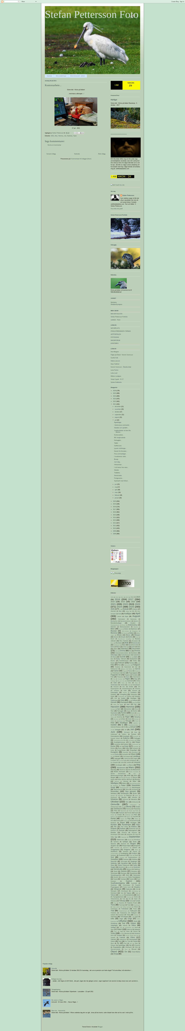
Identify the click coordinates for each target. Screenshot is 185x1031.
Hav (135, 704)
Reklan (136, 818)
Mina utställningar (61, 76)
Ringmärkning (134, 820)
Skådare (134, 847)
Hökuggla (128, 721)
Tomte (131, 901)
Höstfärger (124, 723)
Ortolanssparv (115, 806)
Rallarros (113, 816)
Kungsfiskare (121, 750)
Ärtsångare (128, 947)
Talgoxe (128, 893)
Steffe (135, 865)
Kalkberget (114, 734)
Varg (121, 927)
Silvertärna (137, 839)
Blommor (114, 633)
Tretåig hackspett (126, 907)
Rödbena (134, 826)
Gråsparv (116, 690)
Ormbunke (135, 802)
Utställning (114, 923)
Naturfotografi (136, 787)
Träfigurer (134, 913)
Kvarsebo (125, 752)
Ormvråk (115, 804)
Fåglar (127, 679)
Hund (132, 713)
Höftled (112, 721)
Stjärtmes (137, 869)
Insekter (114, 725)
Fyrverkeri (120, 679)
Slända (135, 851)
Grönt (112, 696)
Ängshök (137, 945)
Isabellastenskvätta (133, 725)
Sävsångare (124, 891)
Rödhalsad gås (133, 828)
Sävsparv (114, 891)
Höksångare (120, 721)
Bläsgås (123, 637)
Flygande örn (116, 675)
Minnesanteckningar (117, 775)
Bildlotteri (113, 627)
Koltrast (125, 744)
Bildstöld (136, 627)
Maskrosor (123, 769)
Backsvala (134, 619)
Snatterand (122, 855)
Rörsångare (114, 834)
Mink (135, 773)
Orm (127, 802)
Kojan (138, 742)
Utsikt (135, 921)
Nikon (127, 789)
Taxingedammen (118, 897)
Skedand (123, 843)
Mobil (128, 775)
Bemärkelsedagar (116, 623)
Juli (65, 136)
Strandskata (133, 873)
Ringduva (125, 820)
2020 (114, 501)
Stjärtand (129, 869)
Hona (136, 709)
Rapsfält (135, 816)
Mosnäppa (128, 777)
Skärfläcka (114, 851)
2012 (114, 523)
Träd (112, 911)
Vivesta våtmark (130, 935)
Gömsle (114, 702)
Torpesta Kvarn (132, 903)
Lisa (120, 760)
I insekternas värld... (120, 456)
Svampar (123, 879)
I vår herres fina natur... (121, 467)
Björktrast (134, 629)
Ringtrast (113, 822)
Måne (134, 781)
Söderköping (135, 891)
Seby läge (114, 837)
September (134, 836)
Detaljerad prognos (116, 304)
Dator (115, 649)
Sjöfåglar (125, 841)
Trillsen (136, 907)
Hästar (130, 719)
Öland (114, 951)
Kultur (112, 750)
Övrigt (115, 954)
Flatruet (130, 671)
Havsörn (115, 706)
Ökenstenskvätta (115, 949)
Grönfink (113, 694)
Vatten (119, 929)
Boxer (137, 637)
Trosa (135, 909)
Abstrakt (125, 609)
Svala (115, 879)
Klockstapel (131, 740)
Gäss (122, 700)
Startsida (49, 76)
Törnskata (114, 916)
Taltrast (113, 895)
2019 (114, 504)
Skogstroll (137, 845)
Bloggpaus (135, 631)
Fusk (114, 679)
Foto (112, 677)
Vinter (113, 933)
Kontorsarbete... (119, 435)
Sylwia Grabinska (116, 382)
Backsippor (121, 619)
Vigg (121, 931)
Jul (125, 729)
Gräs (125, 690)
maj (116, 487)
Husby (119, 715)
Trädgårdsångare (123, 910)
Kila (124, 740)
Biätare (126, 629)
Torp (115, 903)
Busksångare (116, 644)
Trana (113, 905)
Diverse (137, 651)
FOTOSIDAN (115, 337)
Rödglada (113, 828)
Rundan (114, 824)
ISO (124, 727)
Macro (131, 765)
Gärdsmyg (114, 700)
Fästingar (113, 680)
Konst (113, 746)
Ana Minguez (115, 351)
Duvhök (122, 657)
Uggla (136, 916)
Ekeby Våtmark (121, 659)
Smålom (134, 853)
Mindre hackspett (119, 771)
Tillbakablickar (115, 899)
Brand (112, 639)
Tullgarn (113, 914)
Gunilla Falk (114, 358)
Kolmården (117, 744)
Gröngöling (123, 694)
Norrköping (135, 789)
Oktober (115, 801)
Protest (112, 814)
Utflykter (122, 921)
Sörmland (114, 893)
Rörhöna (134, 832)
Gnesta (123, 684)
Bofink (130, 637)
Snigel (130, 855)
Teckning (129, 897)
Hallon (114, 704)
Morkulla (121, 777)
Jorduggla (118, 729)
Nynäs (135, 793)
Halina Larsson (115, 361)
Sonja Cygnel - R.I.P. (117, 379)
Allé (133, 611)
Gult (115, 698)
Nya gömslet (130, 791)
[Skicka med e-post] (75, 133)
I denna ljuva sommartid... (122, 425)
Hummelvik (114, 713)
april (116, 490)
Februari (121, 663)
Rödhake (122, 828)
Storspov (123, 873)
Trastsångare (137, 905)
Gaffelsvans (118, 445)
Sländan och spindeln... (121, 428)
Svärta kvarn (127, 887)
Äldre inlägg (101, 154)
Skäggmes (127, 849)
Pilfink (115, 810)
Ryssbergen (126, 824)
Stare (112, 865)
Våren (132, 937)
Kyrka (117, 754)
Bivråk (120, 629)
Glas (129, 682)
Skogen (133, 843)
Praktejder (122, 812)
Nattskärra (115, 785)
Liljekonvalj (127, 758)
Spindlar (134, 863)
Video (115, 931)
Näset (136, 795)
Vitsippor (119, 935)
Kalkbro (124, 734)
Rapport (129, 816)
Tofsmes (113, 901)
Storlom (124, 871)
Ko (130, 742)
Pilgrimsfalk (123, 810)
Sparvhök (114, 861)
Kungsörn (114, 752)
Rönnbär (113, 832)
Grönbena (134, 692)
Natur (123, 785)
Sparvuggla (124, 861)
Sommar (125, 859)
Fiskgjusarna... (118, 478)
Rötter (122, 834)
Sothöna (134, 859)
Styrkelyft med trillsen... (121, 481)
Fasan (113, 663)
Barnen (136, 621)
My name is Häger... (57, 1000)
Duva (114, 657)
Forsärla (134, 675)
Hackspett (124, 702)
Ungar (121, 918)
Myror (130, 779)
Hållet (132, 715)
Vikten (128, 931)
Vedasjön (137, 929)
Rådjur (138, 824)
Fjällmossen (114, 669)
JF (111, 729)
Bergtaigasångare (115, 625)
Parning (128, 808)
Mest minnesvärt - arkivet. (77, 76)
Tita (129, 899)
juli (116, 420)
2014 (114, 517)
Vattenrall (129, 929)
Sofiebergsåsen (132, 857)
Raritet (113, 818)
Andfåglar (127, 614)
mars (116, 492)
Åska (136, 943)
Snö (112, 857)
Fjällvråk (137, 669)
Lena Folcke (114, 370)
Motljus (113, 779)
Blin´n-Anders (125, 631)
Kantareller (135, 736)
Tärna (128, 915)
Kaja (135, 732)
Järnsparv (127, 732)
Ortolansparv (133, 804)
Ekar (112, 658)
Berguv (124, 625)
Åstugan (113, 945)
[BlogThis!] (77, 133)
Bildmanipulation (125, 627)
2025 (114, 393)
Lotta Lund (114, 373)
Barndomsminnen (125, 621)
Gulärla (123, 698)
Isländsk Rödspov (116, 727)
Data (138, 647)
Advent (135, 609)
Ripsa (122, 822)
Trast (129, 905)
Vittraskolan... (118, 464)
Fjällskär (130, 669)
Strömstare (136, 875)
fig (137, 663)
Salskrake (129, 834)
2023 (114, 398)
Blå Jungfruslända (119, 437)
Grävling (125, 692)
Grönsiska (134, 694)
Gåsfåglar (133, 698)
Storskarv (134, 871)
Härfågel (114, 100)
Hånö (137, 715)
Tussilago (121, 914)
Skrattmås (116, 847)
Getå (114, 683)
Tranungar (122, 905)
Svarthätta (134, 883)
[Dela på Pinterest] (83, 133)
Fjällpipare (123, 669)
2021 (52, 136)
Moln (135, 775)
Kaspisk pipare (115, 738)
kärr (112, 756)
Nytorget (113, 795)
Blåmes (128, 635)
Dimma (122, 651)
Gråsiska (137, 688)
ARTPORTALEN (116, 334)
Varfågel (113, 927)
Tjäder (116, 443)
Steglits (113, 867)
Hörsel (136, 721)
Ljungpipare (132, 760)
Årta (131, 943)
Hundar (138, 713)
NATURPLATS (115, 328)
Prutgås (119, 814)
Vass (112, 929)
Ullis (112, 918)
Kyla (112, 754)
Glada (123, 682)
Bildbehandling (132, 625)
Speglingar (133, 861)
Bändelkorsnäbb (133, 644)
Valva (133, 925)
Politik (136, 810)
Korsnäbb (135, 746)
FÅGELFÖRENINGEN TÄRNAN (121, 331)
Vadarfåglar (114, 925)
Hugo (128, 711)
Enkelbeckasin (123, 661)
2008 (114, 534)
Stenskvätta (118, 475)
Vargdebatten (128, 927)
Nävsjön (123, 797)
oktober (117, 412)
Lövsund (137, 762)
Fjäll (136, 667)
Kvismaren (135, 752)
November (115, 791)
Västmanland (133, 939)
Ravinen (122, 818)
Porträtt (113, 813)
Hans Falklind (115, 364)
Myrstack (117, 781)
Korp (126, 746)
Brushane (119, 643)
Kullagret (135, 748)
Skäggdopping (115, 849)
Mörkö (124, 783)
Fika (112, 665)
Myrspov (137, 779)
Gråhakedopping (127, 688)
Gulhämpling (121, 696)
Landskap (136, 756)
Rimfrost (118, 820)
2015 (114, 515)
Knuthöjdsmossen (119, 742)
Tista (123, 899)
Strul (127, 875)
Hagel (133, 702)
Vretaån (113, 937)
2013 (114, 520)
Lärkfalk (128, 762)
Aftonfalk (113, 611)
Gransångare (136, 684)
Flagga (124, 671)
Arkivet (119, 616)
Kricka (113, 748)
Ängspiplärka (117, 947)
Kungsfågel (133, 750)
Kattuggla (137, 738)
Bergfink (133, 623)
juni (116, 484)
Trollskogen (114, 908)
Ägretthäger (117, 422)
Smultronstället (114, 853)
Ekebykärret (133, 659)
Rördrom (124, 832)
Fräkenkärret (136, 677)
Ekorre (113, 661)
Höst (112, 723)
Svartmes (114, 885)
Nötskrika (114, 799)
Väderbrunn (122, 939)
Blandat (114, 631)
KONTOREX (115, 343)
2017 (114, 509)
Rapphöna (121, 816)
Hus (113, 715)
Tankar (120, 895)
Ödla (136, 947)
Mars (131, 767)
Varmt (136, 927)
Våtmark (113, 939)
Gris (123, 686)
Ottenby (129, 807)
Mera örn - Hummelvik (58, 1010)
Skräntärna (126, 847)
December (136, 649)
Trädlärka (117, 473)
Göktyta (134, 700)
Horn (112, 711)
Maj (138, 764)
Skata (135, 841)
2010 (114, 528)
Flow (123, 673)
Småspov (113, 855)
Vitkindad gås (128, 933)
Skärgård (125, 851)
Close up (126, 647)
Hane (121, 704)
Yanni (75, 136)
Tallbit (136, 893)
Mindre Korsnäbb (133, 771)
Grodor (131, 686)
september (118, 414)
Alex (56, 136)
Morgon (113, 777)
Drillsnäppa (114, 655)
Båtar (123, 645)
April (138, 613)
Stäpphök (123, 877)
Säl (137, 889)
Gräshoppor (114, 692)
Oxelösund (118, 809)
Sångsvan (118, 889)
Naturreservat (118, 789)
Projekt (136, 812)
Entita (135, 661)
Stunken (116, 877)
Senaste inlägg (51, 154)
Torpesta (121, 903)
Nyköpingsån (125, 793)
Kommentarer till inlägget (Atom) (81, 159)
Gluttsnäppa (114, 684)
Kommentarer (135, 744)
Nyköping (113, 302)
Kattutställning (117, 740)
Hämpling (137, 717)
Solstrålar (114, 859)
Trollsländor (124, 909)
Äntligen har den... (57, 979)
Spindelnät (124, 863)
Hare (128, 704)
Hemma (60, 136)
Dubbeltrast (136, 655)
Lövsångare (118, 765)
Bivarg (116, 459)
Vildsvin (135, 931)
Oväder (138, 807)
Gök (129, 700)
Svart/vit (129, 881)
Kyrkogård (125, 754)
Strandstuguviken (116, 875)
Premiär (129, 812)
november (118, 409)
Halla (138, 702)
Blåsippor (137, 635)
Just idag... (117, 462)
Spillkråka (114, 863)
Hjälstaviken (127, 709)
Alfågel (127, 611)
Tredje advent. (116, 907)
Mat (129, 769)
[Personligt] (117, 573)
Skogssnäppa (126, 845)
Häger (127, 717)
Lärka (122, 762)
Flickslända (137, 671)
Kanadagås (125, 736)
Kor (121, 746)
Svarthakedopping (118, 883)
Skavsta (113, 843)
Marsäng (113, 769)
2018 (114, 506)
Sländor (116, 470)
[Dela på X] (79, 133)
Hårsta (112, 717)
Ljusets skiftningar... (120, 448)
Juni (113, 732)
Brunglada (135, 641)
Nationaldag (137, 783)
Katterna (69, 136)
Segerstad (123, 837)
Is (122, 725)
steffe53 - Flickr (115, 320)
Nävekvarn (114, 797)
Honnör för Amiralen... (121, 451)
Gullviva (129, 696)
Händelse (116, 719)
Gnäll (128, 684)
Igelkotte (135, 723)
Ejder (135, 657)
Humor (123, 713)
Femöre (131, 663)
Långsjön (115, 762)
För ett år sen (121, 680)
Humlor (135, 711)
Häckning (119, 717)
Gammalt (130, 681)
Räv (115, 826)
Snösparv (122, 857)
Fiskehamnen (127, 665)
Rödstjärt (122, 830)
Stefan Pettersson (128, 195)
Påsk (135, 814)
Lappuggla (117, 758)
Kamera (133, 734)
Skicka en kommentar (54, 145)
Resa (112, 820)
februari (117, 495)
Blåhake (119, 635)
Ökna (126, 949)
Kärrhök (117, 756)
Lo (139, 760)
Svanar (131, 879)
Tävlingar (136, 914)
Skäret (136, 849)
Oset (122, 806)
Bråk (126, 643)
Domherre (134, 653)
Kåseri (133, 754)
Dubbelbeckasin (126, 655)
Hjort (118, 709)
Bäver (118, 647)
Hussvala (126, 715)
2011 (114, 525)
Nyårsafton (120, 795)
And (119, 614)
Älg (130, 945)
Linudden (113, 760)
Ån (118, 943)
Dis (130, 651)
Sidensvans (120, 839)
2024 (114, 396)
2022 (114, 401)
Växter (113, 941)
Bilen (113, 629)
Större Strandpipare (134, 877)
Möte (131, 783)
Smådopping (124, 853)
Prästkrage (128, 814)
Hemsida (113, 709)
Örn (126, 952)
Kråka (127, 748)
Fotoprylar (120, 677)
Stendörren (122, 867)
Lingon (135, 758)
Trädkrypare (133, 911)
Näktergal (129, 795)
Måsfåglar (114, 783)
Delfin (116, 650)
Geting (138, 680)
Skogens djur (115, 845)
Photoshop (137, 809)
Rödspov (113, 830)
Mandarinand (121, 767)
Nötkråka (134, 797)
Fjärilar (116, 671)
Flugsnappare (133, 673)
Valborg (125, 925)
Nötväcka (134, 799)
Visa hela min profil (117, 208)
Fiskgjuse (136, 665)
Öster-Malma (136, 952)
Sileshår (130, 839)
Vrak (137, 935)
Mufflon (119, 779)
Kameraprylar (115, 736)
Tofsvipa (122, 901)
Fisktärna (117, 667)
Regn (129, 818)
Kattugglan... (118, 440)
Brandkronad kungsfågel (124, 639)
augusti (117, 417)
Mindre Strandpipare (118, 773)
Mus (125, 779)
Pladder (131, 810)
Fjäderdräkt (127, 667)
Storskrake (114, 873)
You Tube (128, 941)
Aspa (126, 616)
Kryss (120, 748)
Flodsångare (116, 673)
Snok (136, 855)
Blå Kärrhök (124, 633)
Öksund (133, 949)
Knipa (138, 740)
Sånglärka (137, 887)
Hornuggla (120, 711)
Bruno (112, 643)
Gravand (116, 686)
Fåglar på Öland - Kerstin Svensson (122, 355)
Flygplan (127, 675)
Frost (127, 677)
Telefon (136, 897)
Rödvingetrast (132, 830)
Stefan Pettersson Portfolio (119, 317)
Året (125, 943)
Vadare (133, 923)
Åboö (112, 943)
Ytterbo (135, 941)
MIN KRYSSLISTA (116, 314)
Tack (122, 893)
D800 (133, 646)
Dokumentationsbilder (121, 653)
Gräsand (134, 690)
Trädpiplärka (123, 913)
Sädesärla (129, 889)
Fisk (119, 665)
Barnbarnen (114, 621)
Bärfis (112, 646)
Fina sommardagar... (120, 454)
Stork (115, 871)
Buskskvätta (136, 643)
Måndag (125, 781)
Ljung (125, 760)
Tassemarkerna (128, 895)
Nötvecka (125, 799)
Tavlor (138, 895)
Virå (121, 933)
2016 (114, 512)
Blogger (100, 1027)
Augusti (136, 616)
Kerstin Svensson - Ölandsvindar (121, 367)
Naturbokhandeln (124, 787)
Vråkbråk (122, 937)
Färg (135, 679)
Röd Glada (124, 826)
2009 (114, 531)
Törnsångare (124, 916)
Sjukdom (116, 841)
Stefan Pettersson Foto (92, 14)
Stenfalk (130, 867)
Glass (136, 682)
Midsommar (136, 769)
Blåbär (131, 633)
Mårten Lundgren (116, 376)
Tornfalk (137, 901)
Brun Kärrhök (124, 641)
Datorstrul (124, 649)
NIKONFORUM (115, 340)
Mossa (135, 777)
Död (131, 657)
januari (117, 498)
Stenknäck (137, 867)
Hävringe (136, 719)
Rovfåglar (133, 822)
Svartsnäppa (126, 885)
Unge (130, 918)
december (118, 406)
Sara (136, 834)
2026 (114, 390)
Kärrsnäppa (126, 756)
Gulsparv (137, 696)
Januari (133, 727)
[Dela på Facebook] (81, 133)
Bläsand (116, 637)
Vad (123, 923)
